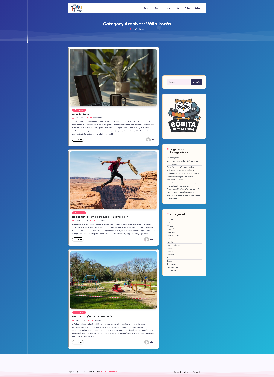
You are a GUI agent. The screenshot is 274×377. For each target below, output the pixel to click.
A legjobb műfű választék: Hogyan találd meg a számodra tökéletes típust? (183, 190)
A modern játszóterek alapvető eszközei (183, 173)
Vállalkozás (79, 110)
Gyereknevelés (172, 8)
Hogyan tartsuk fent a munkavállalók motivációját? (100, 216)
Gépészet (171, 232)
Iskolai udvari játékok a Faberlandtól (92, 316)
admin (152, 239)
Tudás (187, 8)
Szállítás (170, 255)
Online (197, 8)
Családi (158, 8)
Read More (78, 140)
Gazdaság (171, 229)
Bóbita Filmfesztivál (109, 372)
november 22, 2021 (81, 220)
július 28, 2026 (80, 118)
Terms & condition (181, 372)
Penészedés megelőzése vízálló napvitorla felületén (180, 178)
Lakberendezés (173, 245)
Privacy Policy (198, 372)
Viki (153, 139)
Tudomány (171, 264)
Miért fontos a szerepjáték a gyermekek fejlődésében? (183, 197)
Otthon (146, 8)
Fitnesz (170, 226)
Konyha (170, 242)
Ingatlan (170, 239)
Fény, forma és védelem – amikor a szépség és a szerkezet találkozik (181, 168)
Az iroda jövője (80, 114)
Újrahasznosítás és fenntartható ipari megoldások (182, 162)
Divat (169, 223)
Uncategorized (173, 267)
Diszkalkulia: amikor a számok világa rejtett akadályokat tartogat (182, 184)
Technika (170, 258)
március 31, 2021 (80, 320)
